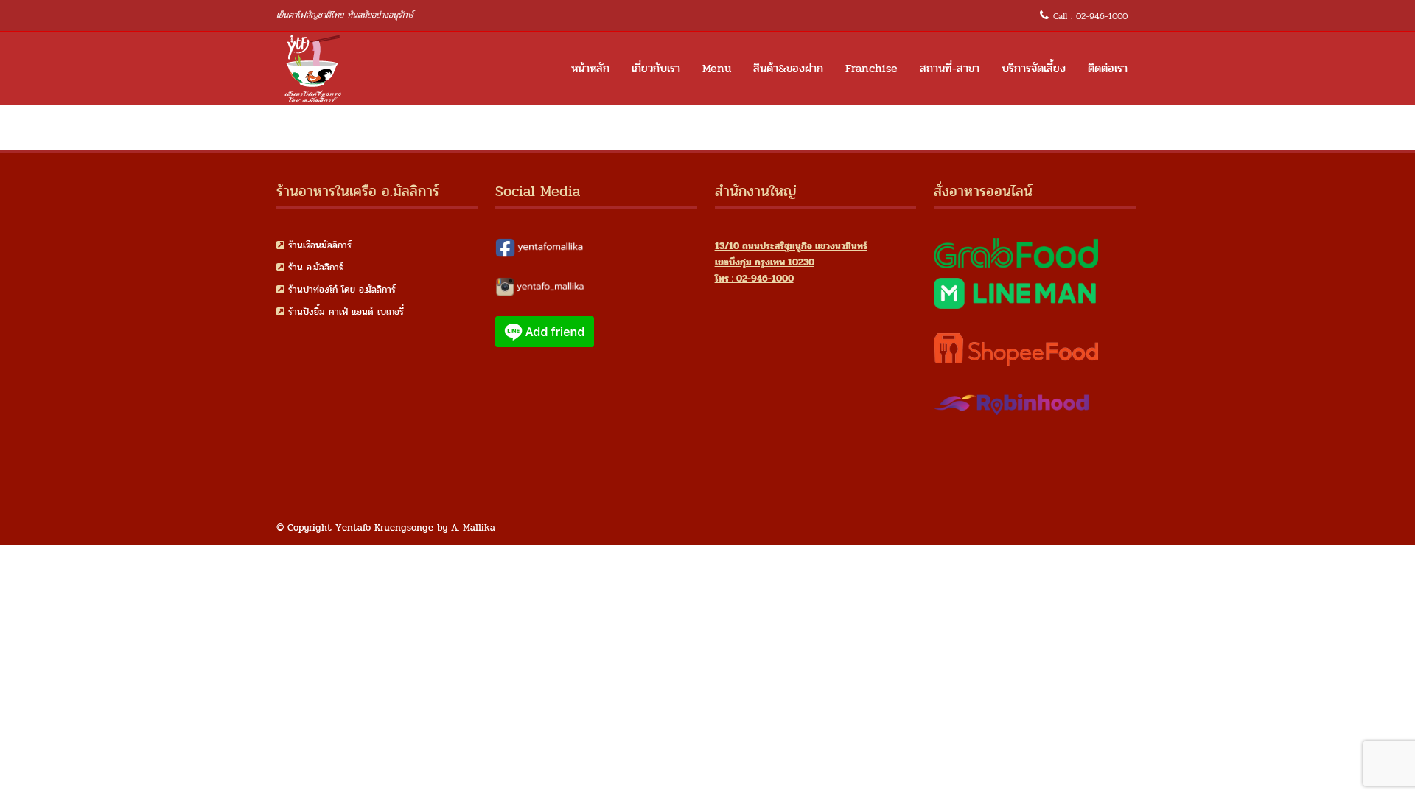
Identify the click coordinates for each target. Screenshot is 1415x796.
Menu (716, 68)
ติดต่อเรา (1108, 68)
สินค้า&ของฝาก (788, 68)
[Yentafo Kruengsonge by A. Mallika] (313, 68)
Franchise (871, 68)
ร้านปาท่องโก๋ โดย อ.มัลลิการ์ (342, 289)
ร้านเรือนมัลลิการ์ (320, 245)
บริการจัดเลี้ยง (1034, 68)
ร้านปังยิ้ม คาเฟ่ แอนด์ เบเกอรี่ (346, 311)
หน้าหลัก (590, 68)
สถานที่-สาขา (949, 68)
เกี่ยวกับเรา (656, 68)
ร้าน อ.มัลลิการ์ (315, 267)
